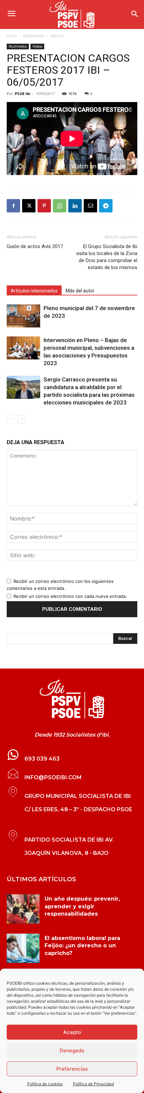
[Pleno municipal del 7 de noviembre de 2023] (23, 315)
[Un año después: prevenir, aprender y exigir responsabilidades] (23, 909)
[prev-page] (11, 419)
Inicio (12, 36)
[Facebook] (13, 205)
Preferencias (72, 1069)
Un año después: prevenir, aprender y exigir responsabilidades (82, 906)
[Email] (90, 205)
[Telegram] (106, 205)
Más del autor (80, 290)
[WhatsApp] (59, 205)
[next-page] (21, 419)
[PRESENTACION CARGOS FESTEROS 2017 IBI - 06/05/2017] (72, 699)
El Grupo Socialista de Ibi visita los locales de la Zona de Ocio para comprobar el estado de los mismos (106, 256)
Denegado (72, 1050)
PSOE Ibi (22, 93)
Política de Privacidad (93, 1083)
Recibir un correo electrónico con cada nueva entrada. (70, 596)
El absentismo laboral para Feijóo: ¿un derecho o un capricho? (82, 945)
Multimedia (33, 36)
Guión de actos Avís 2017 (35, 246)
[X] (28, 205)
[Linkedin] (75, 205)
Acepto (72, 1032)
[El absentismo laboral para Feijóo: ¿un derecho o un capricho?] (23, 948)
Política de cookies (45, 1083)
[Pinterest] (44, 205)
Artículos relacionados (34, 290)
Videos (57, 36)
